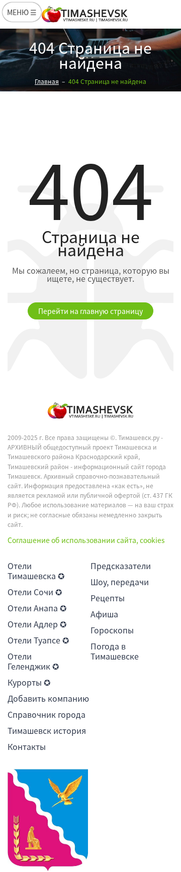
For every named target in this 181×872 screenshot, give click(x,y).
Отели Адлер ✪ (37, 624)
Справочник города (46, 714)
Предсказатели (120, 566)
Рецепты (107, 598)
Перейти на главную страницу (90, 311)
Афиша (104, 614)
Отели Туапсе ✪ (38, 640)
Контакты (27, 746)
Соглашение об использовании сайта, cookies (86, 540)
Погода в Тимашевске (114, 651)
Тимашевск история (47, 730)
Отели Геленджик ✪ (33, 661)
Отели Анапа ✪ (37, 608)
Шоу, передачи (119, 582)
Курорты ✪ (29, 682)
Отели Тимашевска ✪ (36, 571)
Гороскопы (112, 630)
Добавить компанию (48, 698)
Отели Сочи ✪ (35, 592)
